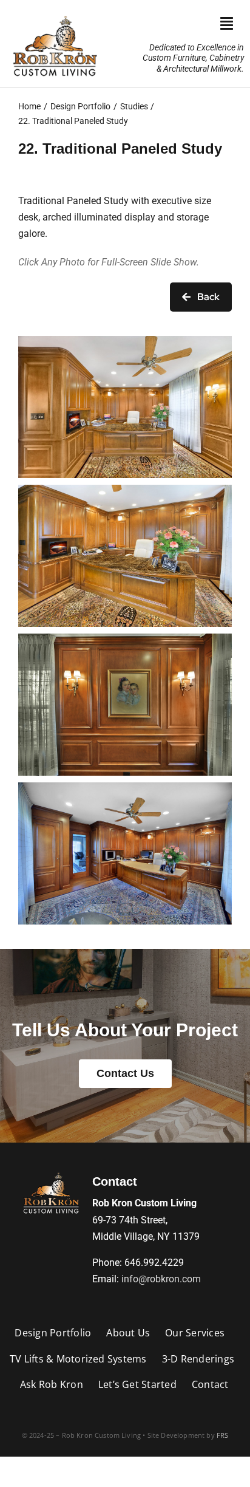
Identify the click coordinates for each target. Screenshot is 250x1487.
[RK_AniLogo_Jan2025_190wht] (54, 13)
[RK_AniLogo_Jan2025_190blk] (51, 1172)
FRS (223, 1435)
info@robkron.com (161, 1279)
